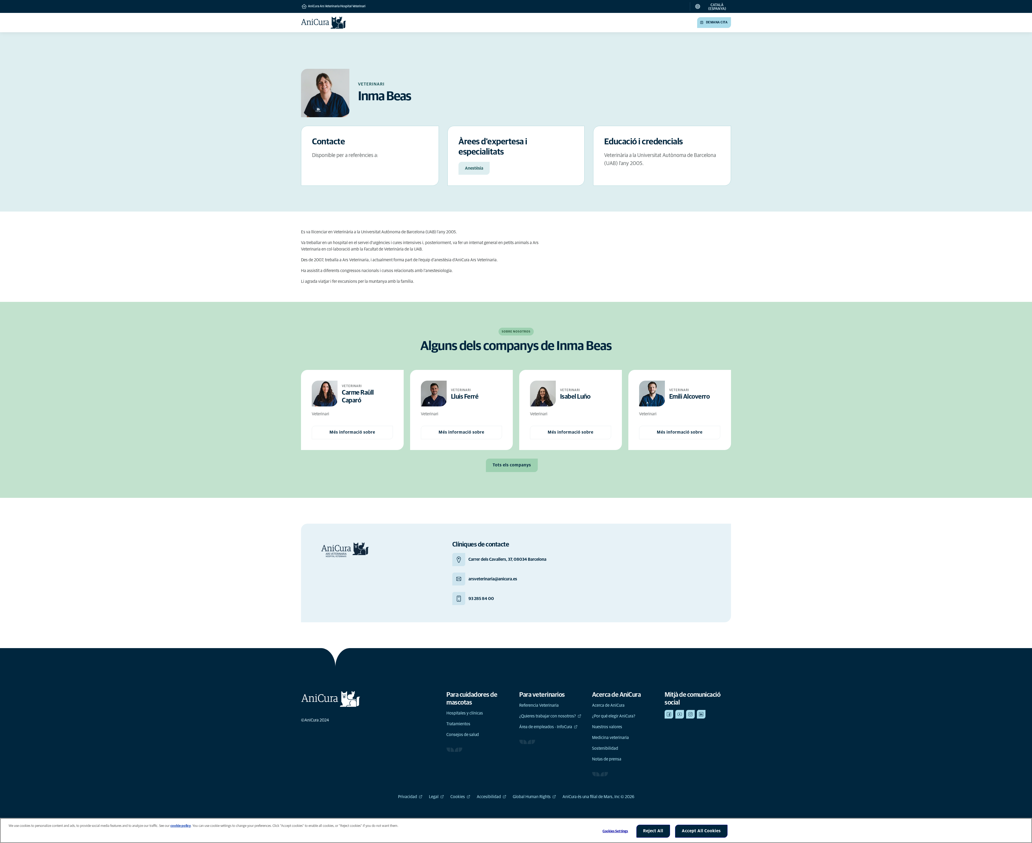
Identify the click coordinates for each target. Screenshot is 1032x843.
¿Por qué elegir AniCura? (613, 716)
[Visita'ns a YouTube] (679, 714)
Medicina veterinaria (610, 737)
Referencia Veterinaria (539, 705)
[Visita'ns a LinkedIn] (701, 714)
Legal (434, 797)
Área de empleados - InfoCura (545, 727)
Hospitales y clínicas (464, 713)
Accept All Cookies (701, 831)
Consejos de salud (462, 735)
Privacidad (407, 797)
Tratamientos (458, 724)
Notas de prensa (606, 759)
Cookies (457, 797)
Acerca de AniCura (608, 705)
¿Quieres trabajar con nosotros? (547, 716)
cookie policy (180, 826)
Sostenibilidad (605, 748)
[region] (516, 830)
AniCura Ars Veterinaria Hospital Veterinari (336, 6)
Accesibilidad (489, 797)
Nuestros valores (607, 727)
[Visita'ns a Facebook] (669, 714)
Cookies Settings (615, 831)
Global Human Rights (532, 797)
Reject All (653, 831)
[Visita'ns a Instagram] (690, 714)
